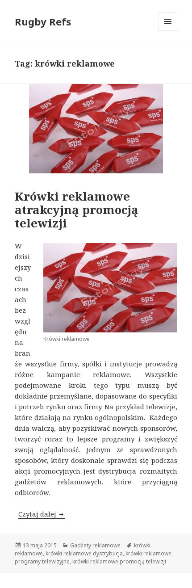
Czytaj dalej (41, 513)
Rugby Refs (43, 21)
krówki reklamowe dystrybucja (84, 553)
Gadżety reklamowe (95, 545)
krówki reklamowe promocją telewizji (119, 561)
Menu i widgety (168, 30)
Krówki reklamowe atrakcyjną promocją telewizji (76, 209)
